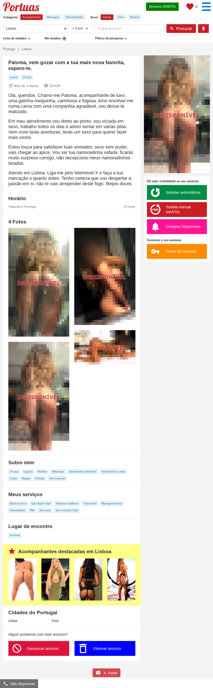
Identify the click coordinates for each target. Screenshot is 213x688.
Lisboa (12, 620)
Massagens (53, 17)
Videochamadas (74, 17)
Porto (55, 620)
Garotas (107, 17)
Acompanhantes (31, 17)
